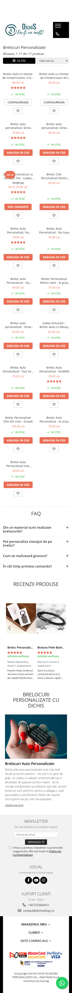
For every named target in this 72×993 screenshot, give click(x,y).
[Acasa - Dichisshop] (25, 30)
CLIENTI (35, 932)
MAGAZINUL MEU (34, 924)
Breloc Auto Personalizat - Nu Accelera (18, 281)
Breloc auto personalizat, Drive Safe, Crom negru (18, 126)
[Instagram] (43, 880)
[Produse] (58, 27)
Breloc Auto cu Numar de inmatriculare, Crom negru (18, 76)
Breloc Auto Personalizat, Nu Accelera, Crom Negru (18, 230)
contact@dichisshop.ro (38, 911)
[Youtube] (36, 880)
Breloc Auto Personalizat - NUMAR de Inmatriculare (54, 369)
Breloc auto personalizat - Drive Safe (18, 325)
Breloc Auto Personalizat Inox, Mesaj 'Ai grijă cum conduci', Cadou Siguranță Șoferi (18, 464)
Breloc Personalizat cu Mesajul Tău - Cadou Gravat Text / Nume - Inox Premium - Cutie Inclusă (18, 176)
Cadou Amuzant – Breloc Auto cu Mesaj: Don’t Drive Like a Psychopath (54, 325)
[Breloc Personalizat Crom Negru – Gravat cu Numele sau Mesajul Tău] (21, 618)
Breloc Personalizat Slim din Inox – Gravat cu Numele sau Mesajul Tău (18, 419)
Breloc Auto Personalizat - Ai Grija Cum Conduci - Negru (54, 419)
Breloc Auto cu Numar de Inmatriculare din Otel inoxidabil (54, 76)
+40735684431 (38, 905)
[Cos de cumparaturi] (57, 42)
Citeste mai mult (14, 805)
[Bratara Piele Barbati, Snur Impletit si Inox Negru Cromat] (51, 618)
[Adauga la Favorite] (18, 111)
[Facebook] (28, 880)
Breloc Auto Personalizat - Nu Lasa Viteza (54, 230)
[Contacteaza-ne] (57, 34)
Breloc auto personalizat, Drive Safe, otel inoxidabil (54, 126)
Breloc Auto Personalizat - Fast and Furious (18, 369)
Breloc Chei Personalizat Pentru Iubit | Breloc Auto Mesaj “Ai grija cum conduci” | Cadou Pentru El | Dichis (54, 176)
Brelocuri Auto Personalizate (29, 763)
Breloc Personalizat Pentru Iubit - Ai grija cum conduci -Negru (54, 281)
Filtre (21, 61)
